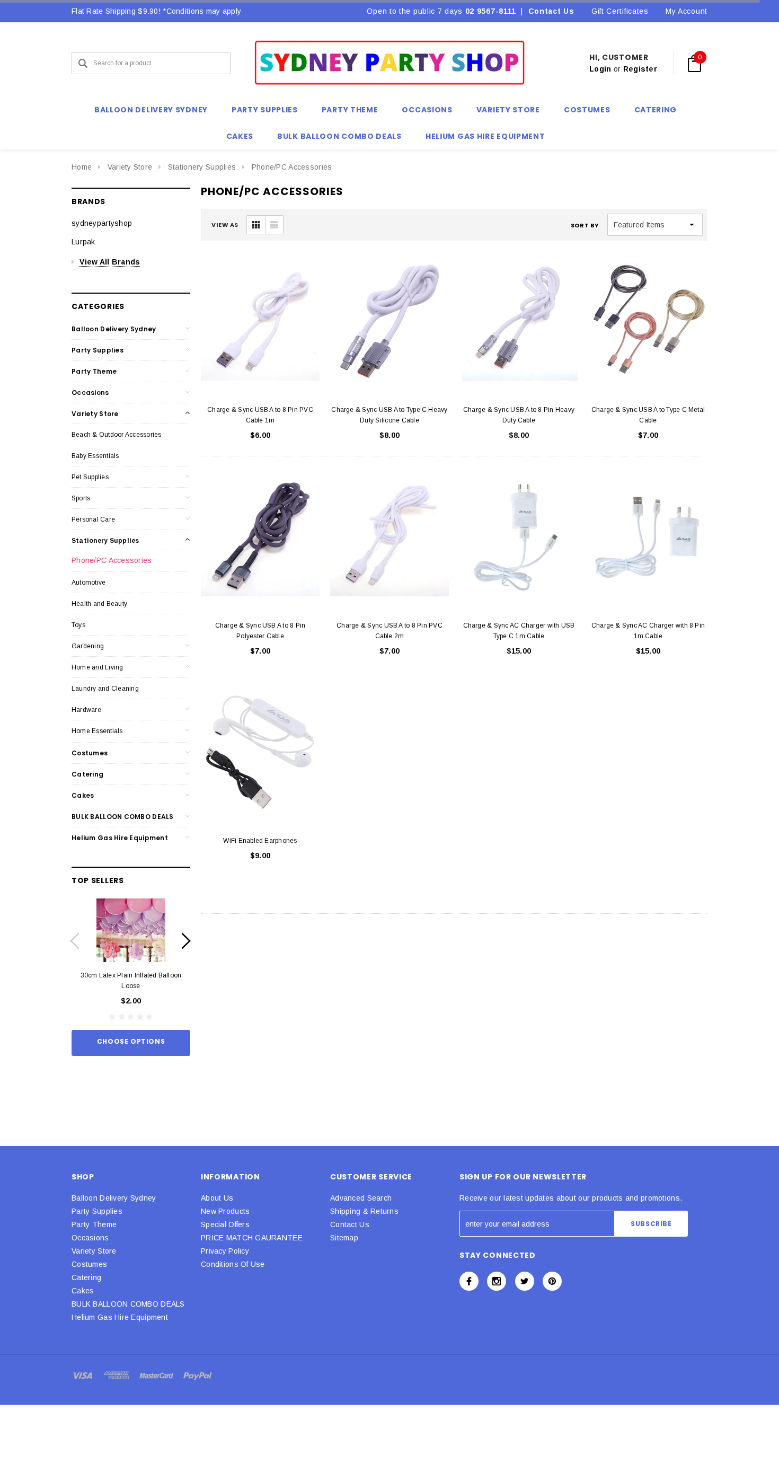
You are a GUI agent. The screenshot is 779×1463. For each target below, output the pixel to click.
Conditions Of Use (233, 1264)
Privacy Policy (225, 1251)
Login (600, 69)
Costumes (90, 752)
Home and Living (97, 667)
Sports (81, 498)
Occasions (90, 392)
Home (82, 167)
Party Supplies (97, 350)
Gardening (88, 646)
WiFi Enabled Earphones (260, 840)
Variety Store (130, 167)
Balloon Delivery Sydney (114, 328)
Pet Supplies (90, 477)
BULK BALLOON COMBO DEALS (123, 816)
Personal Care (93, 519)
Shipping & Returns (364, 1211)
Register (640, 69)
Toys (78, 625)
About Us (217, 1198)
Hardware (86, 709)
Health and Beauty (99, 603)
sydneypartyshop (102, 223)
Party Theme (94, 371)
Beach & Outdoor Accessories (116, 434)
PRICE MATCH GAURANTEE (252, 1237)
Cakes (83, 795)
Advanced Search (361, 1198)
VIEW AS (224, 225)
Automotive (88, 582)
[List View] (274, 225)
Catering (87, 774)
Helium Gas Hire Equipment (120, 837)
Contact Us (551, 11)
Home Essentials (97, 731)
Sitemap (344, 1237)
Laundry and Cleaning (105, 688)
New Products (225, 1211)
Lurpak (83, 241)
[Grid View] (256, 225)
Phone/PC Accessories (292, 167)
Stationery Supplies (202, 167)
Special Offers (225, 1224)
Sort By (585, 225)
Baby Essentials (95, 456)
